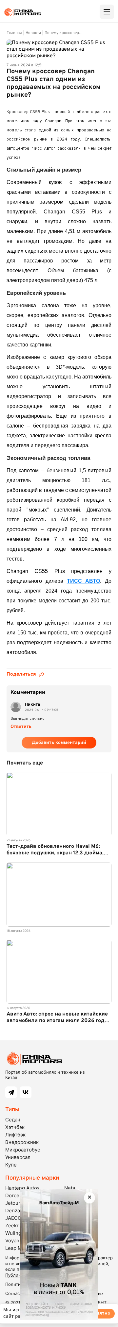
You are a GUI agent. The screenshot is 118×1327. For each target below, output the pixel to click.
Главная (14, 33)
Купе (11, 1165)
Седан (12, 1120)
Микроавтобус (22, 1150)
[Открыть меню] (107, 12)
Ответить (20, 727)
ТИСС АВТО (83, 581)
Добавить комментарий (59, 743)
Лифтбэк (15, 1135)
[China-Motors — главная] (22, 11)
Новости (33, 33)
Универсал (17, 1157)
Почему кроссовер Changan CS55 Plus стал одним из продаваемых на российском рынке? (69, 33)
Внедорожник (22, 1142)
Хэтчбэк (15, 1127)
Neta (69, 1188)
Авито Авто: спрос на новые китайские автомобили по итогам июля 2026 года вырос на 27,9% (57, 1021)
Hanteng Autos (22, 1188)
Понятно (100, 1313)
